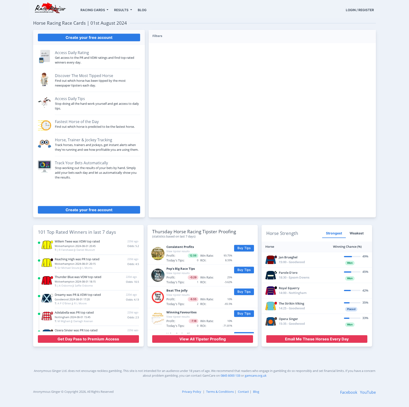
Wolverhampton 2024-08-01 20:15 (75, 263)
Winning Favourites (181, 312)
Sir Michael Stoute (69, 268)
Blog (256, 391)
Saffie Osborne (84, 285)
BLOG (142, 10)
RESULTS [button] (121, 10)
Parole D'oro (288, 272)
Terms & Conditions (220, 391)
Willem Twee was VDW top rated (77, 241)
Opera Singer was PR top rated (76, 330)
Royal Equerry (289, 288)
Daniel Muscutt (85, 250)
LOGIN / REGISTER (360, 10)
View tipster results (178, 251)
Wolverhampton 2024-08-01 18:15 (75, 281)
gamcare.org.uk (256, 375)
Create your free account (89, 37)
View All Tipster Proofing (202, 339)
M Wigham (64, 321)
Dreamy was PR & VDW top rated (78, 295)
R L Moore (80, 303)
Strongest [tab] (334, 233)
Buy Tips (244, 248)
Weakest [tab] (357, 233)
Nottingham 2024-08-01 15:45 (72, 317)
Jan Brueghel (288, 257)
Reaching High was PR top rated (77, 259)
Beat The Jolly (176, 290)
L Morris (87, 268)
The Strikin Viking (291, 303)
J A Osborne (65, 285)
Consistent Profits (180, 247)
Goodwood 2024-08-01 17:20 (72, 299)
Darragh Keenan (83, 321)
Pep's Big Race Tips (180, 268)
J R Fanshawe (66, 250)
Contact (243, 391)
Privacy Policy (191, 391)
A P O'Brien (64, 303)
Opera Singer (288, 319)
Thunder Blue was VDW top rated (78, 277)
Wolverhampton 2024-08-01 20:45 (75, 246)
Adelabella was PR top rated (74, 312)
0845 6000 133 (230, 375)
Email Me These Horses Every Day (317, 339)
